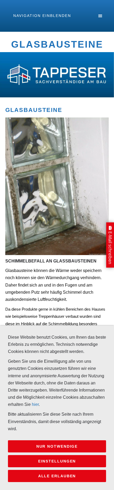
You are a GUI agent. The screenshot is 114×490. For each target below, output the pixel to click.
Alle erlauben (57, 476)
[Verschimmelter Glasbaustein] (57, 186)
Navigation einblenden (42, 15)
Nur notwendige (57, 446)
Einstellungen (57, 461)
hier (35, 404)
